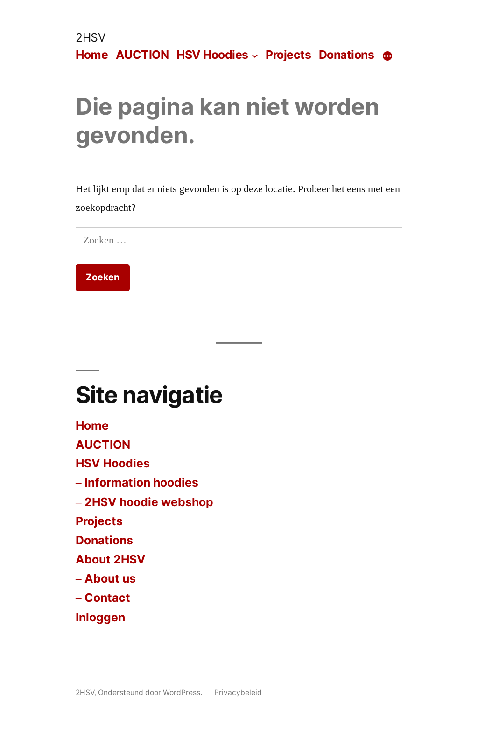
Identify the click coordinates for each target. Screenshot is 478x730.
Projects (288, 55)
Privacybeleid (238, 692)
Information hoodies (141, 482)
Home (92, 55)
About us (110, 578)
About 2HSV (111, 559)
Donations (346, 55)
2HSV (90, 37)
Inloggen (100, 617)
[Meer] (387, 56)
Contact (107, 598)
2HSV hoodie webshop (148, 502)
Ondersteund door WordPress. (151, 692)
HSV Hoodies (212, 55)
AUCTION (142, 55)
